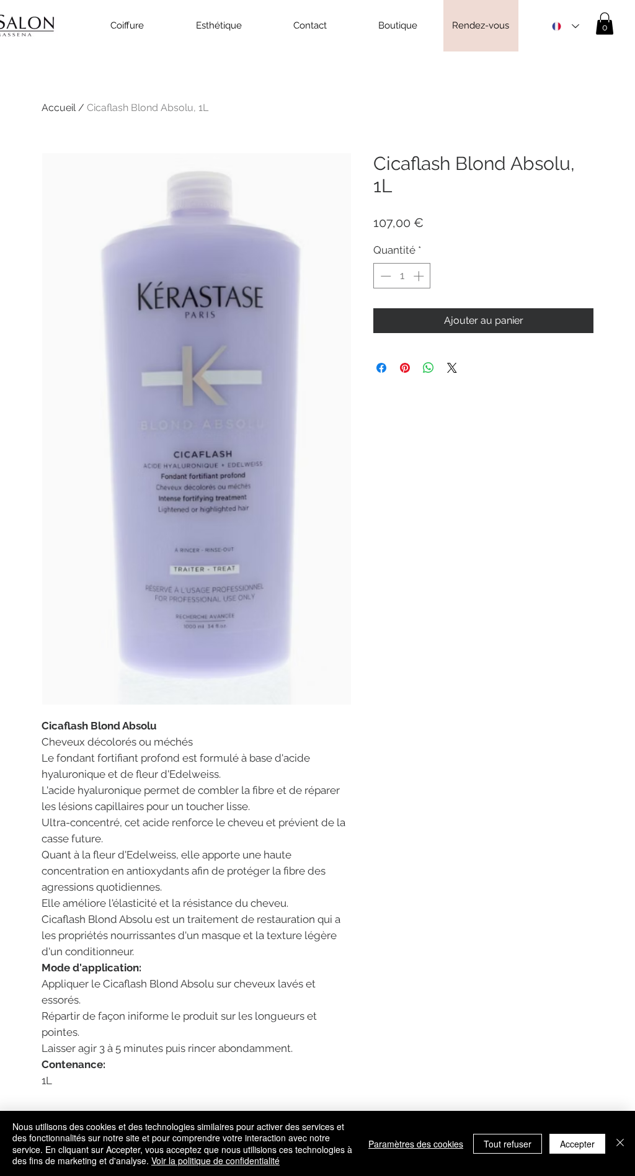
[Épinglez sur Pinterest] (404, 367)
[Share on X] (452, 367)
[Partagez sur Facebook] (381, 367)
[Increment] (420, 276)
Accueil (59, 108)
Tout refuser (507, 1144)
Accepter (577, 1144)
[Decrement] (384, 276)
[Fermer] (620, 1143)
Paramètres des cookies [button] (415, 1144)
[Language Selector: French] (565, 26)
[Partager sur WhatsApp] (428, 367)
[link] (604, 23)
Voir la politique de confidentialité (215, 1160)
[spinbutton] (402, 276)
